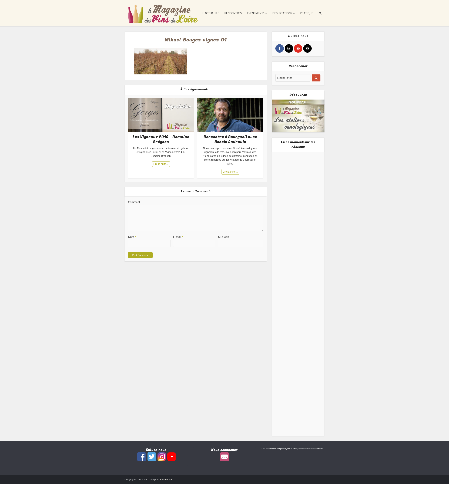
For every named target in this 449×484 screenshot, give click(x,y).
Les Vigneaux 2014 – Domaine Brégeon (161, 139)
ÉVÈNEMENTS (255, 13)
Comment (134, 202)
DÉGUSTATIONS (282, 13)
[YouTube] (298, 48)
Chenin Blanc (166, 479)
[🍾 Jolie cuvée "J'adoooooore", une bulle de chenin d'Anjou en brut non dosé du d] (298, 316)
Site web (223, 236)
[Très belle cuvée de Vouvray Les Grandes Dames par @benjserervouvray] (298, 180)
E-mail (178, 236)
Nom (132, 236)
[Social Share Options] (278, 200)
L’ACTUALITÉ (210, 13)
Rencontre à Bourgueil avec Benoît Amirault (230, 139)
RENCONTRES (233, 13)
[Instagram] (289, 48)
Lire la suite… (161, 164)
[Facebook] (279, 48)
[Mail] (307, 48)
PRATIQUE (306, 13)
